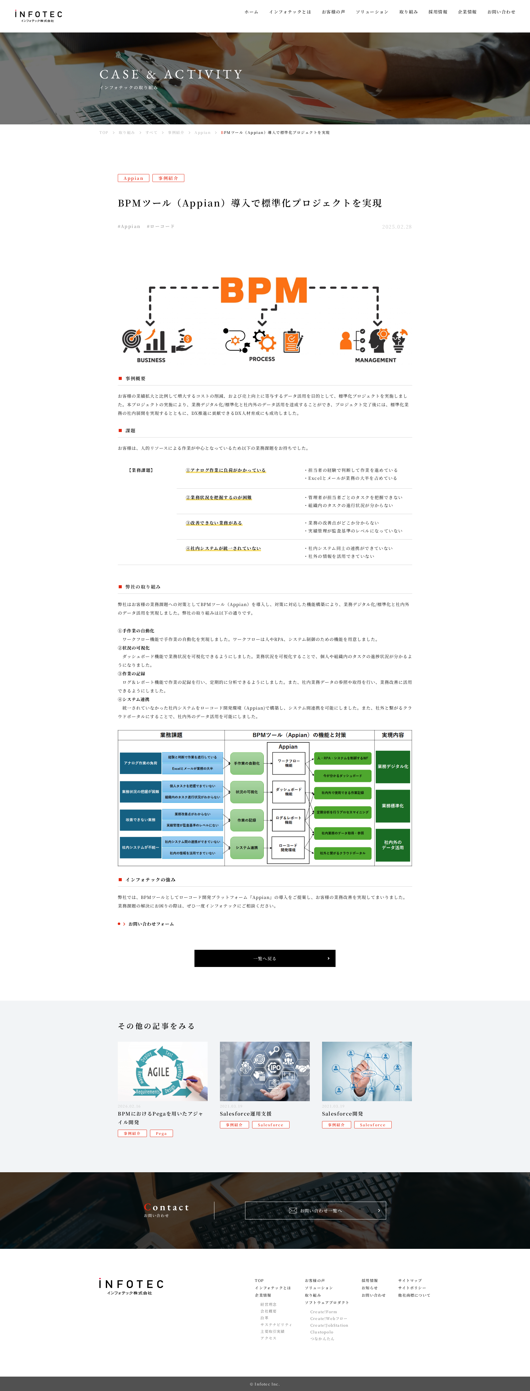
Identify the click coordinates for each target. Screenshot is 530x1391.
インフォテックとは (273, 1288)
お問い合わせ (374, 1295)
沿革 (264, 1318)
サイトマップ (410, 1280)
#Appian (129, 226)
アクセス (268, 1338)
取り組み (313, 1295)
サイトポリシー (412, 1288)
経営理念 (268, 1304)
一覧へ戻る (265, 958)
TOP (259, 1280)
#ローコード (161, 226)
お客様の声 (315, 1280)
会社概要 (268, 1311)
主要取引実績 (272, 1331)
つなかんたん (322, 1338)
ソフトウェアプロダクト (327, 1302)
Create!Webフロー (329, 1318)
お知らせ (370, 1288)
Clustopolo (321, 1332)
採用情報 (370, 1280)
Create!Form (323, 1311)
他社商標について (414, 1295)
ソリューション (319, 1288)
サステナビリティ (276, 1324)
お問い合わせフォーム (151, 924)
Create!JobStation (329, 1325)
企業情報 (263, 1295)
